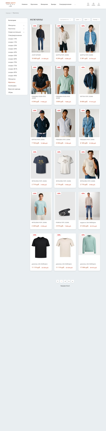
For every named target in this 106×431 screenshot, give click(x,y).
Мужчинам (34, 4)
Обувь (10, 92)
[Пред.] (57, 281)
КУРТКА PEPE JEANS (86, 96)
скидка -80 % (12, 69)
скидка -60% (12, 59)
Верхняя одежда (14, 89)
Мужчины (11, 28)
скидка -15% (12, 42)
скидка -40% (12, 52)
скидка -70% (12, 62)
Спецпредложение (65, 4)
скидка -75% (12, 65)
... (75, 4)
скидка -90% (12, 75)
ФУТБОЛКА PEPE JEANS (39, 181)
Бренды (53, 4)
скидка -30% (12, 49)
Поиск (88, 5)
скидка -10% (12, 39)
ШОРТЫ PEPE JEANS (62, 55)
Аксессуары (12, 85)
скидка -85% (12, 72)
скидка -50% (12, 55)
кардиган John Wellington (88, 222)
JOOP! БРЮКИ (36, 55)
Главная (8, 13)
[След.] (72, 281)
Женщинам (44, 4)
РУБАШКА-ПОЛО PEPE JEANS (39, 97)
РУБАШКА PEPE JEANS (63, 139)
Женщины (12, 25)
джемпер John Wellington (40, 264)
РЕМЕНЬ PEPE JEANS (62, 222)
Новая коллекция (14, 32)
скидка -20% (12, 45)
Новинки (24, 4)
